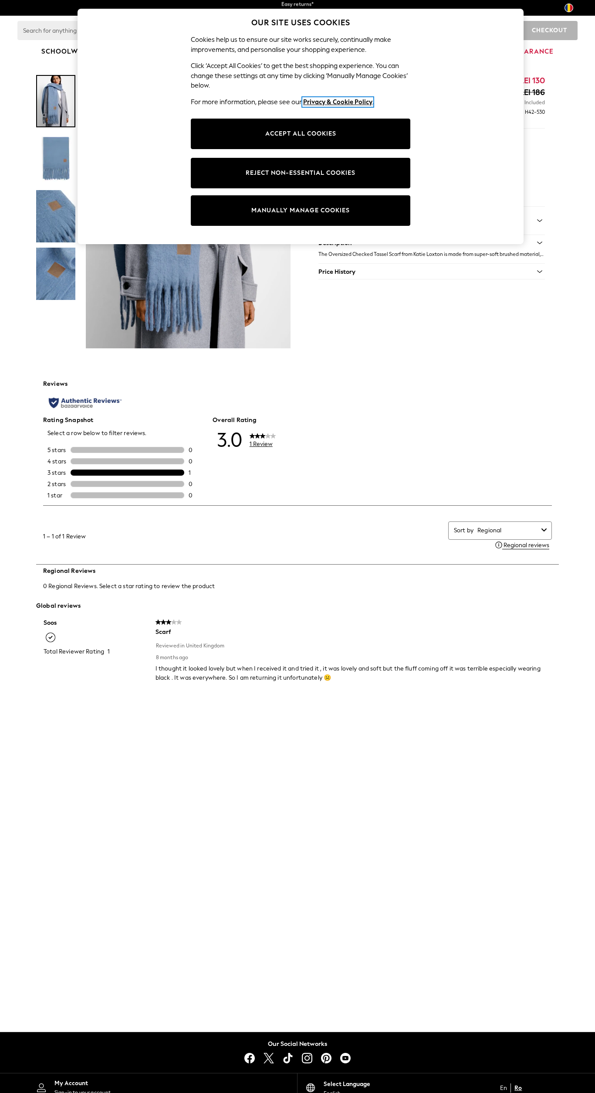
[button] (431, 271)
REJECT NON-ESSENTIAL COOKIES (300, 173)
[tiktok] (288, 1058)
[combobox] (508, 530)
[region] (301, 126)
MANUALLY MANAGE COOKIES (300, 210)
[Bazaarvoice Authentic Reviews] (85, 402)
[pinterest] (326, 1058)
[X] (268, 1058)
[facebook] (249, 1058)
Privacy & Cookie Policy (337, 102)
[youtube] (345, 1058)
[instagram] (307, 1058)
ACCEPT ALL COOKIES (300, 133)
